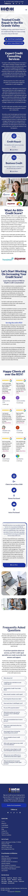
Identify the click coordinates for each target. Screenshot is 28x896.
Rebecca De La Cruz (6, 401)
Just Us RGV (4, 870)
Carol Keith (19, 430)
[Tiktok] (19, 3)
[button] (26, 10)
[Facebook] (13, 3)
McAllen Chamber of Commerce (9, 861)
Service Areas (5, 827)
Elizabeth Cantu (6, 430)
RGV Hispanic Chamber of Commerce (10, 867)
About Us (4, 823)
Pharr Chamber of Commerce (8, 865)
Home (3, 821)
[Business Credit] (14, 157)
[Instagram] (16, 3)
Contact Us (4, 831)
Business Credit (14, 163)
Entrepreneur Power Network (8, 868)
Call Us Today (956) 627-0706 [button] (15, 43)
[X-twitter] (22, 3)
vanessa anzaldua (21, 400)
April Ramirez (20, 458)
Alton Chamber (5, 856)
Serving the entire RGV (14, 323)
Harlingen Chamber (6, 859)
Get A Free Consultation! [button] (15, 39)
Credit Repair (14, 141)
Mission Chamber (5, 863)
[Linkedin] (20, 813)
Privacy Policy (5, 833)
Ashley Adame (6, 458)
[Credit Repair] (14, 136)
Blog (3, 829)
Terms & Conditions (6, 835)
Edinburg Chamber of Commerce (9, 858)
